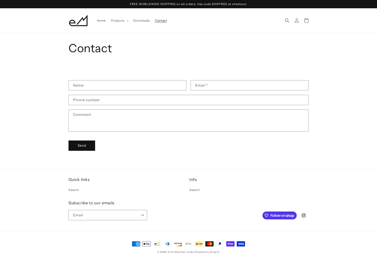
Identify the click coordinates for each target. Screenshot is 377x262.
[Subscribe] (142, 215)
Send (82, 145)
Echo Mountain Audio (181, 251)
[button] (119, 20)
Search (74, 190)
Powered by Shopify (207, 251)
